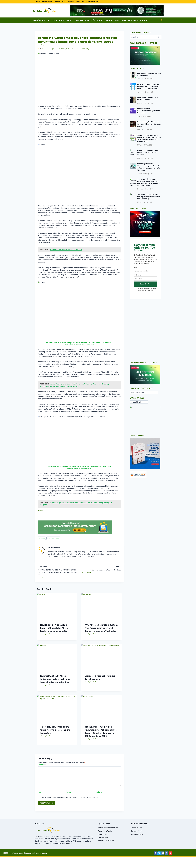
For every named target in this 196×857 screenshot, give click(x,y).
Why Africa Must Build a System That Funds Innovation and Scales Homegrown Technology (101, 627)
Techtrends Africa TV (93, 2)
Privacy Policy (136, 831)
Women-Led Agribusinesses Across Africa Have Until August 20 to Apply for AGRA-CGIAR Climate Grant (149, 138)
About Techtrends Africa (43, 2)
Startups (79, 20)
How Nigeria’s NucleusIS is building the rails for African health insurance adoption (54, 627)
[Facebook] (155, 853)
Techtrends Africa (42, 836)
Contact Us (71, 2)
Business (69, 20)
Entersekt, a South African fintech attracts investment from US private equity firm (55, 678)
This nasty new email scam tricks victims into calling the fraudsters (55, 729)
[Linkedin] (166, 853)
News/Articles (39, 20)
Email (70, 792)
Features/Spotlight (94, 20)
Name (42, 792)
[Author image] (39, 49)
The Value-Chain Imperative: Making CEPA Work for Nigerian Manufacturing (148, 196)
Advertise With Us (59, 2)
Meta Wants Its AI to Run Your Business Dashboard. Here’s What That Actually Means (148, 86)
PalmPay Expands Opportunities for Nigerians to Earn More (148, 111)
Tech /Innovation (56, 20)
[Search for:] (145, 37)
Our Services (80, 2)
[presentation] (57, 606)
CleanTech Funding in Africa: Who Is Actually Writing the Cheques (148, 152)
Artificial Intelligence (138, 20)
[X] (159, 853)
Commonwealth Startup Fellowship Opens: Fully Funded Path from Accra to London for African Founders (148, 182)
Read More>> (67, 843)
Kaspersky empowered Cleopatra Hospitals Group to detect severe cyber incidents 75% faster (148, 167)
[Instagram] (162, 853)
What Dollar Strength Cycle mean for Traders (147, 99)
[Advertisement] (145, 318)
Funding (108, 20)
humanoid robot (53, 538)
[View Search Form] (162, 20)
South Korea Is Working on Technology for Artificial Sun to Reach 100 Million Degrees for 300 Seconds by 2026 (101, 731)
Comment (42, 765)
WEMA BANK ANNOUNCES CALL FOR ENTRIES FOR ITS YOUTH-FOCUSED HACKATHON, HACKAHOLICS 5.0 (57, 571)
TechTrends (47, 49)
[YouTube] (170, 853)
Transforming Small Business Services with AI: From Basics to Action (149, 124)
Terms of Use (136, 828)
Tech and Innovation (72, 49)
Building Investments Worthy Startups (105, 568)
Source (40, 510)
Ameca (42, 538)
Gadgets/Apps (120, 20)
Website (99, 792)
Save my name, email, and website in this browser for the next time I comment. (69, 797)
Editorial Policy (137, 834)
